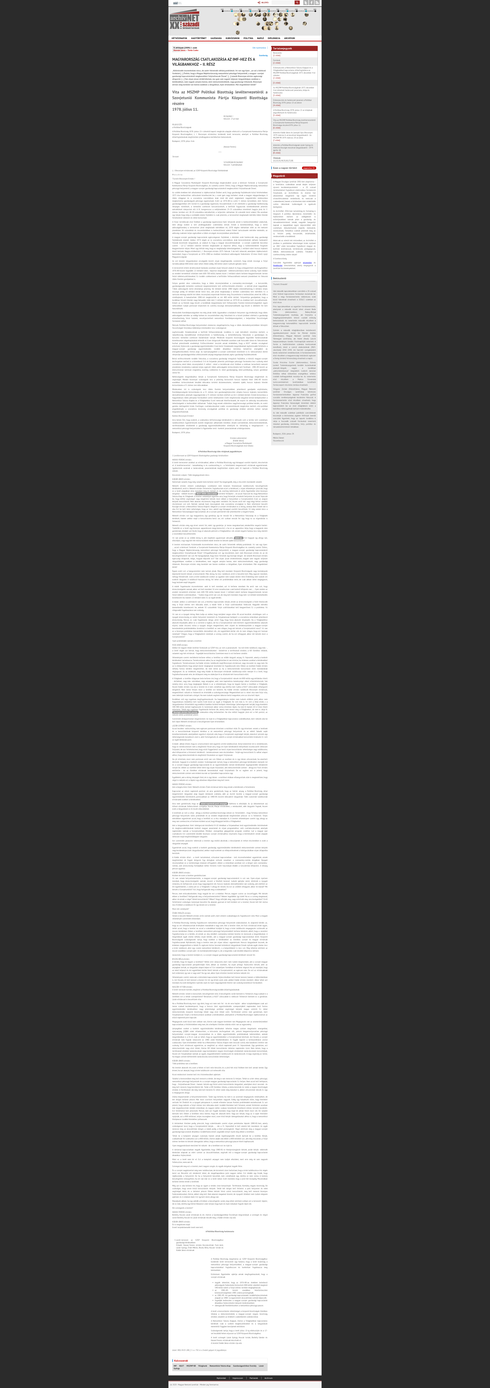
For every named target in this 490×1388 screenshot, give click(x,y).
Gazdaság (216, 38)
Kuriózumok (233, 38)
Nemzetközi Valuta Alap (220, 1366)
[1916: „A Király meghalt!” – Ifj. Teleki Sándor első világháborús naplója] (238, 25)
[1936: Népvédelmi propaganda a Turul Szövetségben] (256, 16)
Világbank (202, 1366)
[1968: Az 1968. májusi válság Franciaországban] (286, 25)
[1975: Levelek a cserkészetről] (293, 16)
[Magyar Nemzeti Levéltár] (177, 5)
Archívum (289, 38)
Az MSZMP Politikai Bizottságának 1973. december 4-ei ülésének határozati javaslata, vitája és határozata (293, 91)
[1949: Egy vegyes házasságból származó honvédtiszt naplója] (268, 16)
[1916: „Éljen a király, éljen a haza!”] (238, 34)
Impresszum (237, 1378)
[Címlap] (184, 19)
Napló (260, 38)
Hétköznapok (179, 38)
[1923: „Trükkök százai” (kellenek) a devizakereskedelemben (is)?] (244, 20)
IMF (175, 1366)
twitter (305, 2)
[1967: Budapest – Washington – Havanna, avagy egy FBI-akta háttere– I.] (285, 20)
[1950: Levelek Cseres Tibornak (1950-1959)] (269, 29)
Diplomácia (274, 38)
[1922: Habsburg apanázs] (243, 16)
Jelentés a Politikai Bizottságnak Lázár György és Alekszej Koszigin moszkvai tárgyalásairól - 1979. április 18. (293, 149)
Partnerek (254, 1378)
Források (276, 61)
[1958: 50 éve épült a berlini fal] (277, 25)
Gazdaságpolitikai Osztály (244, 1366)
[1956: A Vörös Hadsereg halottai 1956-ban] (275, 20)
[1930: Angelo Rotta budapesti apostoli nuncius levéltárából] (251, 16)
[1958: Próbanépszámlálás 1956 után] (277, 29)
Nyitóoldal (221, 1378)
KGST (181, 1366)
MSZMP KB (191, 1366)
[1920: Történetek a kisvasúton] (241, 20)
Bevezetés (277, 54)
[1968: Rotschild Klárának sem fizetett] (286, 16)
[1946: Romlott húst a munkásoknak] (266, 29)
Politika (248, 38)
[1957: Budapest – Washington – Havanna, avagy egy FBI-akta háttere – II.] (276, 16)
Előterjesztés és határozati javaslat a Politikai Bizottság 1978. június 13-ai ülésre (292, 102)
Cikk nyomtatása (259, 48)
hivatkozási (277, 265)
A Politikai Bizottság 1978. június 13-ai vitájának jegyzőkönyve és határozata (292, 112)
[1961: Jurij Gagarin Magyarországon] (280, 20)
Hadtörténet (199, 38)
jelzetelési (307, 262)
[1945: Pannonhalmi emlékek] (265, 20)
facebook (311, 2)
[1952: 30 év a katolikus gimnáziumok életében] (271, 25)
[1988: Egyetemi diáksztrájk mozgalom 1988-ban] (305, 25)
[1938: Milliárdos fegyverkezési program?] (258, 25)
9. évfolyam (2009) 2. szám (185, 48)
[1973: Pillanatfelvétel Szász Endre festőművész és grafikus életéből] (291, 29)
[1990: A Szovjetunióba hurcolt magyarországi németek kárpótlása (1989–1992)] (307, 16)
